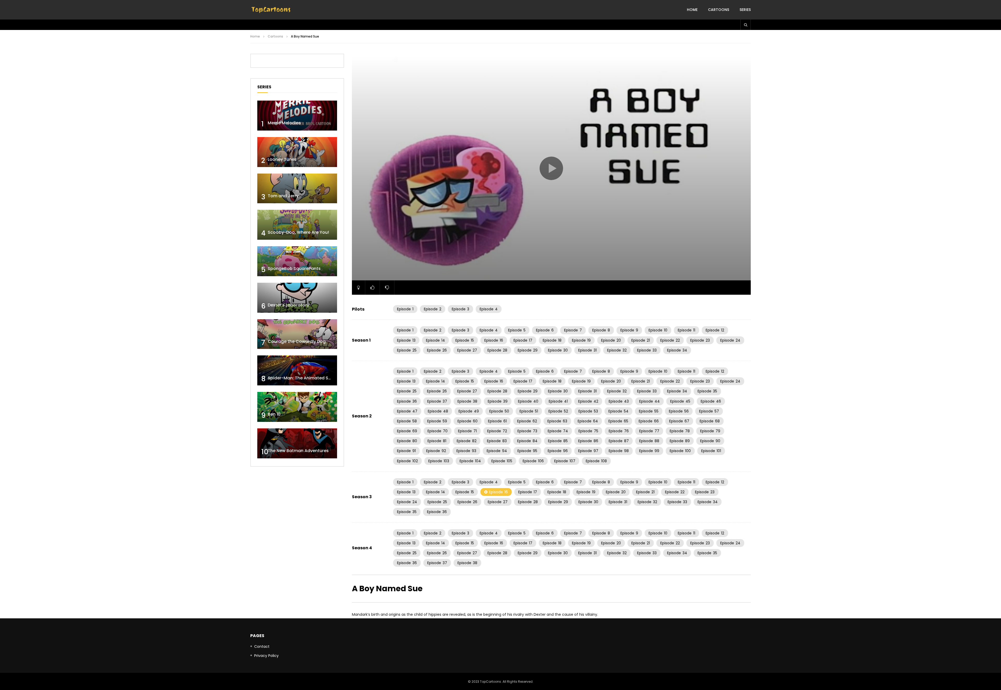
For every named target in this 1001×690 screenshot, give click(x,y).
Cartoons (718, 9)
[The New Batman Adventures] (297, 443)
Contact (262, 646)
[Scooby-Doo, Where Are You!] (297, 225)
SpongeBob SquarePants (294, 269)
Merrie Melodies (284, 123)
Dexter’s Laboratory (288, 305)
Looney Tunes (282, 159)
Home (692, 9)
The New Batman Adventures (298, 451)
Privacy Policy (266, 655)
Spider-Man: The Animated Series (303, 378)
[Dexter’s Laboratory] (297, 298)
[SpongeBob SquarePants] (297, 261)
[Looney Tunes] (297, 152)
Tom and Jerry (283, 196)
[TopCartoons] (271, 10)
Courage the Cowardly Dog (297, 341)
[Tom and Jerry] (297, 189)
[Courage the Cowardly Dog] (297, 334)
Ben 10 (274, 414)
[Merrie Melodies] (297, 116)
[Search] (745, 25)
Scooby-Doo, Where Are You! (298, 232)
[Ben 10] (297, 407)
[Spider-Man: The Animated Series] (297, 370)
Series (745, 9)
